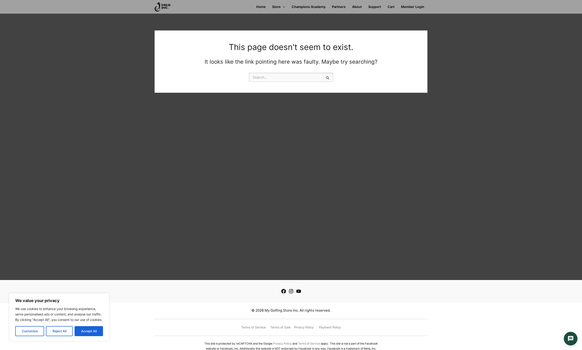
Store (276, 7)
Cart (391, 7)
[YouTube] (298, 291)
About (357, 7)
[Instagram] (291, 291)
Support (374, 7)
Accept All (89, 331)
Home (261, 7)
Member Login (412, 7)
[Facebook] (283, 291)
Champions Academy (309, 7)
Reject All (59, 331)
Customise (30, 331)
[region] (59, 317)
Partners (339, 7)
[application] (283, 7)
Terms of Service (309, 343)
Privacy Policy (282, 343)
